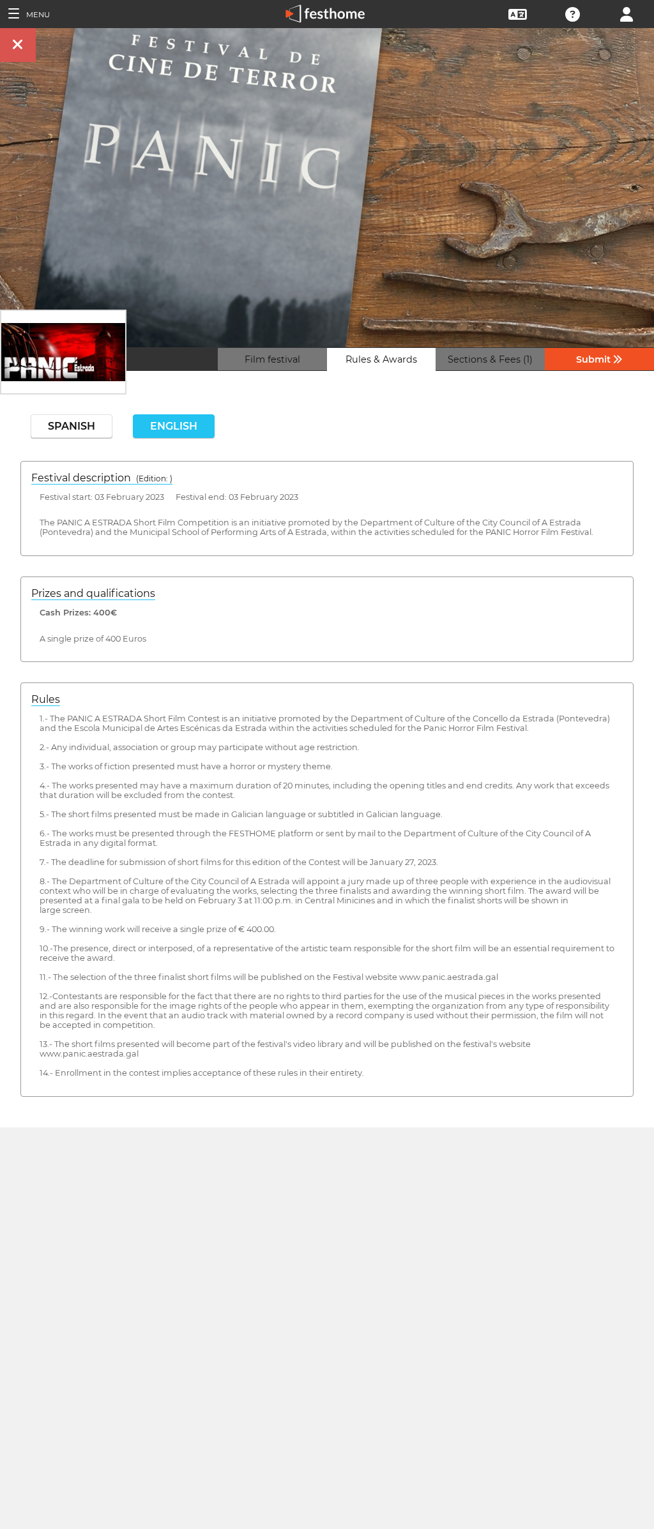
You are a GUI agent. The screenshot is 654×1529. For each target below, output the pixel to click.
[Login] (626, 13)
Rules (45, 699)
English (173, 426)
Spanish (71, 426)
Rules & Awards (381, 359)
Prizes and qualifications (93, 593)
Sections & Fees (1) (490, 359)
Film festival (272, 359)
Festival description (101, 478)
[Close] (18, 45)
